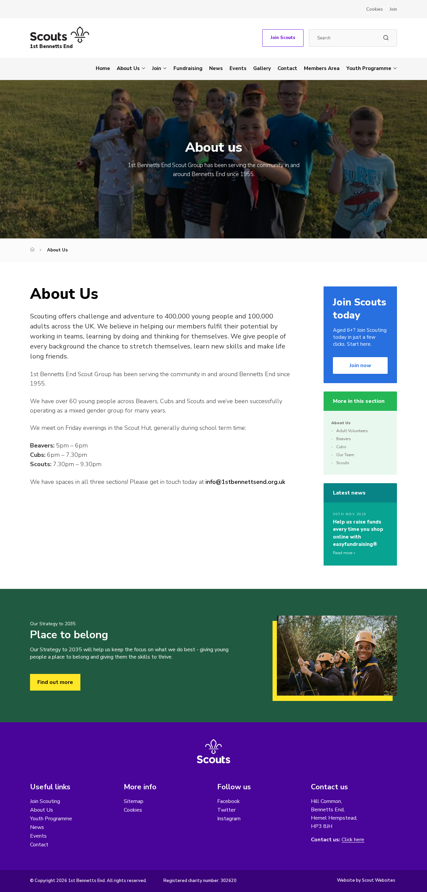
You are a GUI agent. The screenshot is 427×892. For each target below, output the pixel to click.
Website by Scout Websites (366, 880)
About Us (128, 68)
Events (238, 68)
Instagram (229, 818)
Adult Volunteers (352, 430)
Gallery (262, 68)
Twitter (226, 810)
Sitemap (133, 801)
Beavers (343, 438)
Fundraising (187, 68)
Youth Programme (368, 68)
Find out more (55, 682)
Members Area (322, 68)
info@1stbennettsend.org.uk (245, 482)
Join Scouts (283, 38)
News (216, 68)
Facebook (228, 801)
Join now (360, 365)
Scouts (342, 463)
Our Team (345, 455)
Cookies (374, 9)
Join (393, 9)
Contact (287, 68)
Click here (353, 840)
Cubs (341, 447)
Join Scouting (45, 801)
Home (103, 68)
